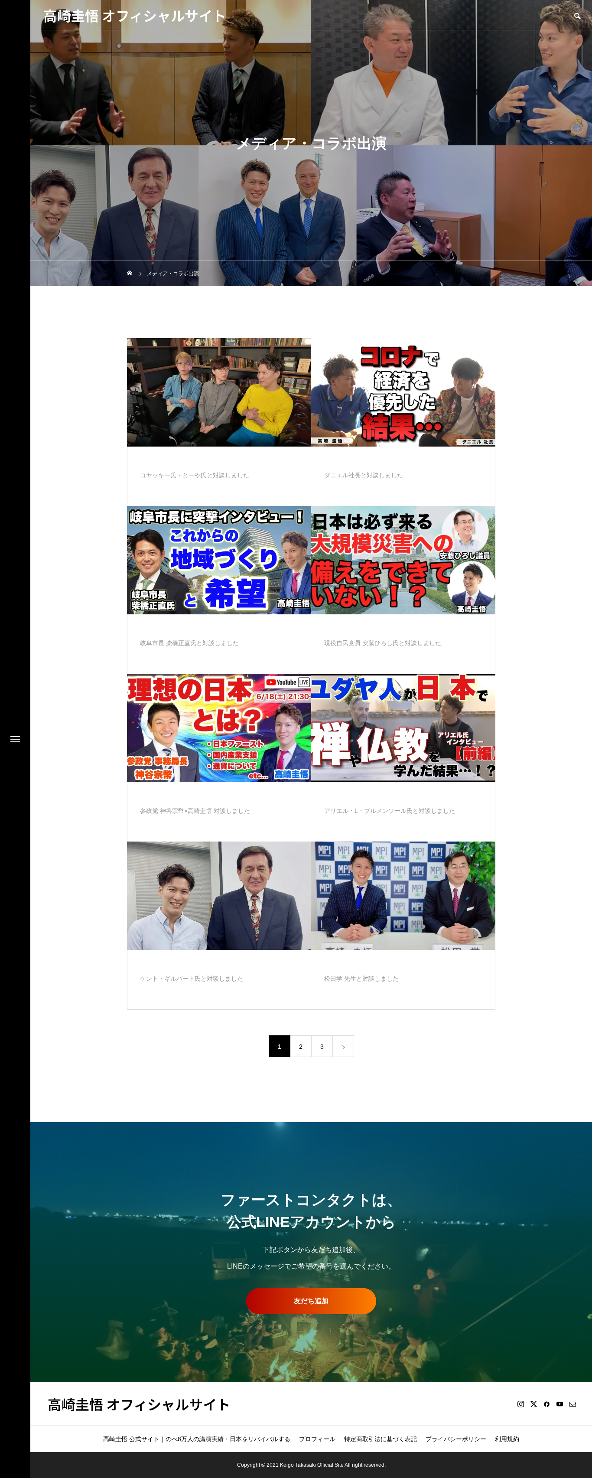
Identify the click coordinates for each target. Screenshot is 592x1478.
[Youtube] (559, 1404)
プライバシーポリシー (456, 1439)
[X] (533, 1404)
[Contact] (572, 1404)
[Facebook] (546, 1404)
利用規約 (507, 1439)
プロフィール (317, 1439)
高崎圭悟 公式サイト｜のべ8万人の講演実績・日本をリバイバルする (196, 1439)
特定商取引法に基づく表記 (380, 1439)
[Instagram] (520, 1404)
